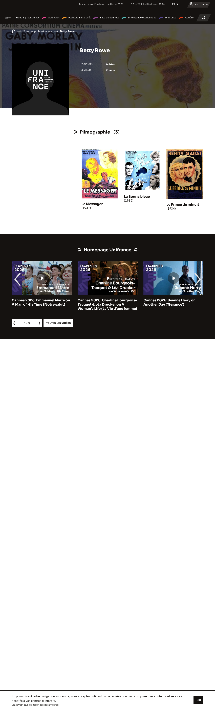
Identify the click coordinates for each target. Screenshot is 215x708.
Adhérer (190, 17)
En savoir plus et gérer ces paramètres (35, 704)
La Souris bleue (137, 197)
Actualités (54, 17)
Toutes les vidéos (58, 323)
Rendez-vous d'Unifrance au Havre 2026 (100, 4)
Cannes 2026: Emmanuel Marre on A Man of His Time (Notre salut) (41, 302)
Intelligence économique (142, 17)
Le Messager (92, 204)
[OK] (198, 699)
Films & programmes (27, 17)
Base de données (109, 17)
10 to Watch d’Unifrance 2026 (148, 4)
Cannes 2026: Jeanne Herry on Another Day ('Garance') (169, 302)
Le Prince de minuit (182, 205)
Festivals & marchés (79, 17)
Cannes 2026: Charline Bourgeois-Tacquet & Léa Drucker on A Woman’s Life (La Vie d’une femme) (107, 304)
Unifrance (170, 17)
